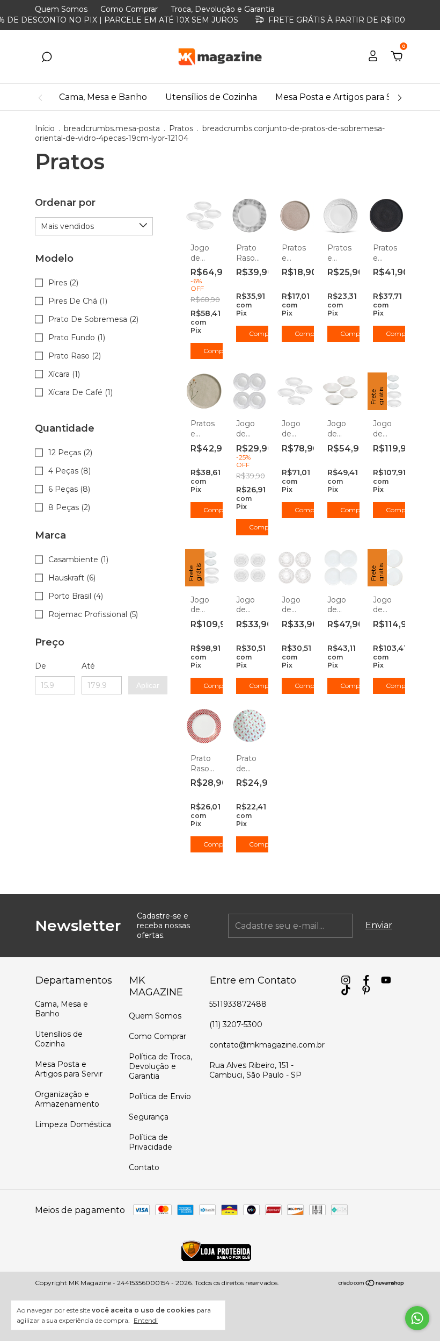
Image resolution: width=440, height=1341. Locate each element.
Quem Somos (61, 9)
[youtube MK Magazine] (386, 980)
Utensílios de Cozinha (211, 97)
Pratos (181, 128)
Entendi (146, 1320)
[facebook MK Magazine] (366, 980)
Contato (144, 1167)
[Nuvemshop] (371, 1284)
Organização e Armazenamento (67, 1099)
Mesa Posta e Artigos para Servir (343, 97)
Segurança (148, 1117)
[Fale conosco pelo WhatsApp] (417, 1318)
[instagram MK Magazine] (346, 980)
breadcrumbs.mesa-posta (112, 128)
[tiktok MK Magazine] (346, 990)
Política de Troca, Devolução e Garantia (160, 1066)
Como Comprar (129, 9)
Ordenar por (65, 203)
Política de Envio (160, 1096)
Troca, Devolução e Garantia (223, 9)
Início (45, 128)
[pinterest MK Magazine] (366, 990)
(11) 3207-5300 (235, 1024)
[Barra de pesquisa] (46, 57)
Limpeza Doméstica (73, 1124)
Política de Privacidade (150, 1142)
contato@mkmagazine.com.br (267, 1045)
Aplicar (147, 685)
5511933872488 (238, 1004)
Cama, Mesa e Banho (103, 97)
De (40, 666)
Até (88, 666)
